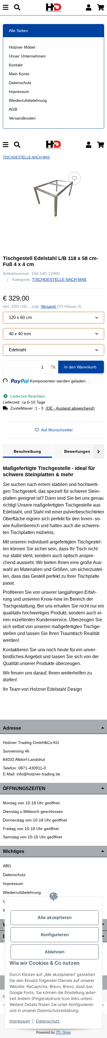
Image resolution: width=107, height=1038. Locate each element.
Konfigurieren (55, 934)
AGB (13, 109)
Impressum (19, 91)
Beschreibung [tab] (27, 451)
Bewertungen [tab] (77, 451)
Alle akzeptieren (55, 917)
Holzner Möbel (22, 47)
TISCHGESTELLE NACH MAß (59, 279)
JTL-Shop (63, 1033)
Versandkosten (22, 118)
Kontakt (16, 65)
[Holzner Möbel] (53, 7)
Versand (49, 306)
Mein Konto (19, 74)
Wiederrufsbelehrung (28, 100)
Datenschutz (20, 82)
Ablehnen (54, 951)
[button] (88, 7)
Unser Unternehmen (27, 56)
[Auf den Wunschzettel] (74, 178)
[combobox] (53, 317)
